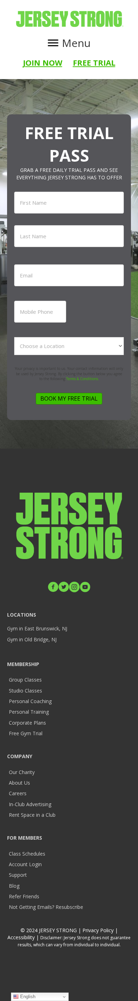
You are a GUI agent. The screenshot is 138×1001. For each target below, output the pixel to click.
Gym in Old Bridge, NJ (32, 639)
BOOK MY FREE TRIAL (69, 398)
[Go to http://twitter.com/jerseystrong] (63, 587)
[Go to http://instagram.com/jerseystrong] (74, 587)
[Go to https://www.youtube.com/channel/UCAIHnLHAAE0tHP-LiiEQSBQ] (85, 587)
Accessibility (21, 937)
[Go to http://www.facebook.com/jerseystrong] (53, 587)
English (27, 996)
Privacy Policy (98, 930)
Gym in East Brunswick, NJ (37, 628)
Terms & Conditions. (82, 378)
